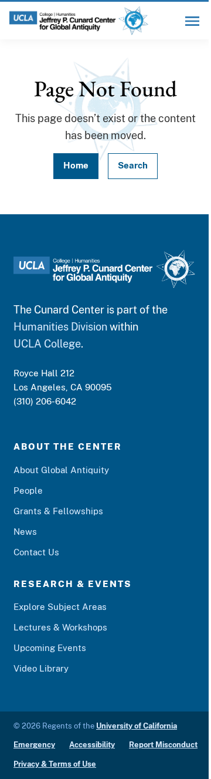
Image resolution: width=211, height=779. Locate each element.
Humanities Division (60, 327)
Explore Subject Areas (60, 607)
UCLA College (47, 344)
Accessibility (92, 744)
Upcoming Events (49, 648)
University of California (136, 725)
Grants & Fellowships (58, 511)
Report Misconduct (163, 744)
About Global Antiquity (61, 470)
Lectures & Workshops (60, 627)
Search (133, 165)
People (28, 490)
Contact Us (36, 552)
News (25, 532)
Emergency (34, 744)
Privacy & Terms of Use (54, 764)
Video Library (41, 668)
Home (76, 165)
